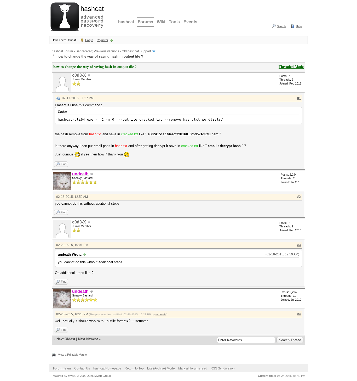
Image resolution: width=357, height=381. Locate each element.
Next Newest (88, 339)
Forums (145, 22)
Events (190, 22)
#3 (299, 245)
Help (299, 26)
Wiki (161, 22)
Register (102, 40)
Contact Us (82, 368)
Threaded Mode (291, 66)
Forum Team (62, 368)
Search (281, 26)
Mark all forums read (192, 368)
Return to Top (134, 368)
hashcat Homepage (107, 368)
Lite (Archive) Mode (161, 368)
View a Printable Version (73, 354)
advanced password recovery (90, 16)
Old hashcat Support (136, 51)
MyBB (72, 375)
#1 (299, 98)
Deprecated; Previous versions (97, 51)
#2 (299, 197)
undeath (161, 314)
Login (89, 40)
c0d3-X (79, 75)
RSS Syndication (223, 368)
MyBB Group (102, 375)
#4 (299, 314)
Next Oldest (65, 339)
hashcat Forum (62, 51)
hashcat (126, 22)
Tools (174, 22)
